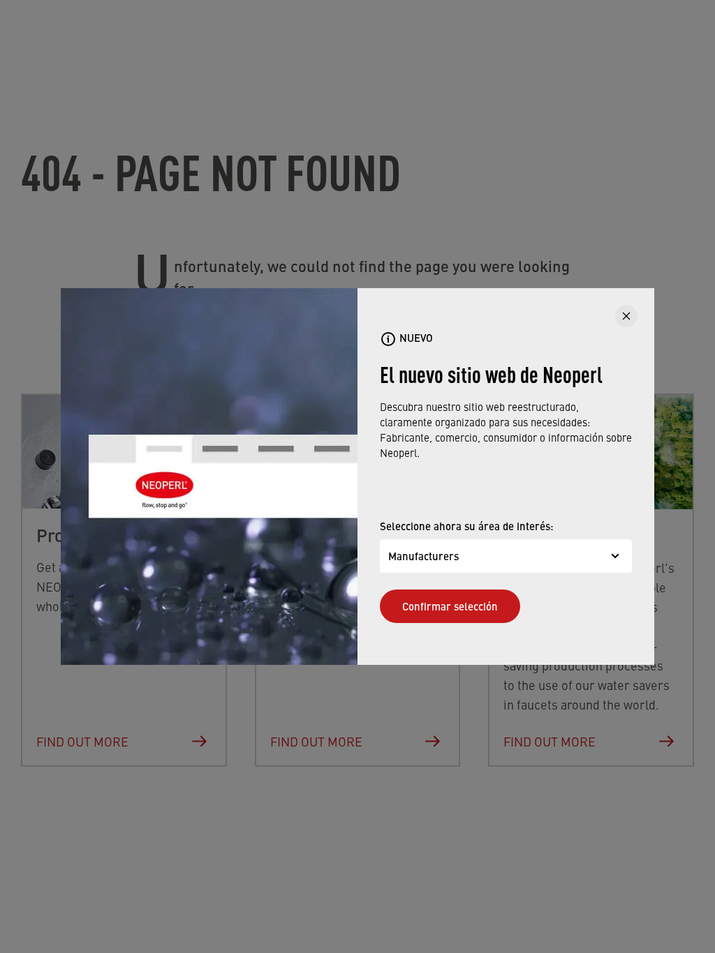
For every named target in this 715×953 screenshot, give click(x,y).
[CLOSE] (626, 316)
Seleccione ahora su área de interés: (467, 525)
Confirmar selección (450, 606)
